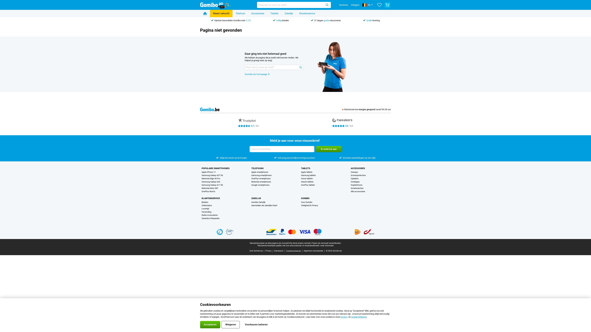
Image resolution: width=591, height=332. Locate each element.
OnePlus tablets (308, 185)
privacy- (344, 317)
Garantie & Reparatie (210, 218)
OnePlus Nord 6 (208, 191)
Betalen (205, 202)
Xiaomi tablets (307, 182)
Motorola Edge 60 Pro (211, 178)
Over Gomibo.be (256, 251)
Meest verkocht (221, 13)
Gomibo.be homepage (256, 74)
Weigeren (230, 324)
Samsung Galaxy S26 (211, 182)
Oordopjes (355, 182)
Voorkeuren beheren (256, 324)
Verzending (206, 212)
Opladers (355, 178)
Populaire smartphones (216, 168)
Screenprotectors (358, 175)
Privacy (268, 251)
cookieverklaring (359, 317)
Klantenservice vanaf (367, 109)
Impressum (278, 251)
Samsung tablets (308, 175)
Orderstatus (207, 205)
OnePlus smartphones (261, 178)
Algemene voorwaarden (313, 251)
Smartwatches (357, 188)
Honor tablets (307, 178)
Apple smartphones (259, 172)
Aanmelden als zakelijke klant (264, 205)
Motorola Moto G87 (210, 188)
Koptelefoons (356, 185)
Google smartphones (260, 185)
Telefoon (240, 13)
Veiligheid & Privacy (309, 205)
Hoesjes (354, 172)
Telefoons (257, 168)
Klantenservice (307, 13)
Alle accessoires (358, 191)
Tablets (274, 13)
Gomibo (305, 198)
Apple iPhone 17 (209, 172)
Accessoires (257, 13)
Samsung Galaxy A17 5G (212, 185)
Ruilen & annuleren (210, 215)
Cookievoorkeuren (293, 251)
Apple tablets (306, 172)
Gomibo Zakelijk (258, 202)
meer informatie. (327, 246)
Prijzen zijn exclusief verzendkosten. (326, 243)
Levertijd (205, 209)
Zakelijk (289, 13)
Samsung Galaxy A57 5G (212, 175)
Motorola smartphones (261, 182)
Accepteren (210, 324)
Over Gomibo (306, 202)
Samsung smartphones (261, 175)
